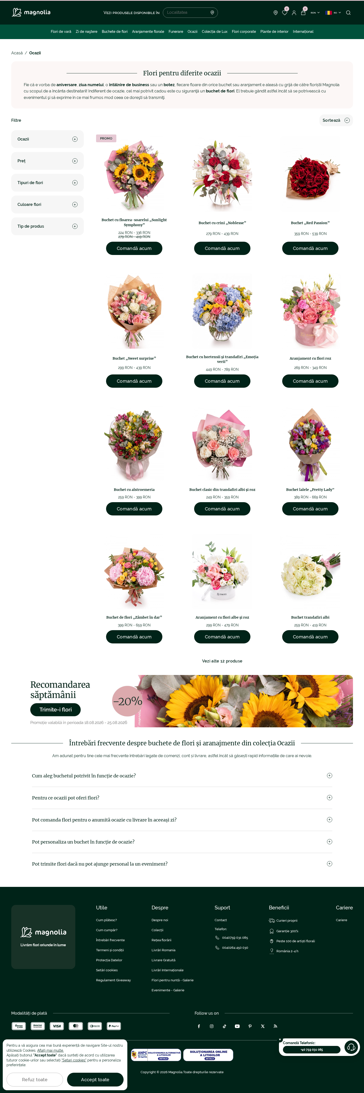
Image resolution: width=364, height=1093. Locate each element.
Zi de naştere (86, 32)
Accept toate (95, 1079)
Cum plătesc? (106, 920)
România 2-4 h (287, 951)
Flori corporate (244, 32)
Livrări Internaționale (168, 970)
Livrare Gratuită (163, 960)
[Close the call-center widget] (280, 1039)
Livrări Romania (163, 950)
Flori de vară (61, 32)
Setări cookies (107, 970)
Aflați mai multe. (50, 1050)
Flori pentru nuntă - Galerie (173, 980)
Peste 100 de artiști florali (295, 941)
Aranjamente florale (148, 32)
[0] (285, 12)
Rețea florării (161, 940)
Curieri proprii (286, 920)
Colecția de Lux (214, 32)
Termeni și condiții (110, 950)
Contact (221, 920)
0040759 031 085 (235, 937)
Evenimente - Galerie (168, 990)
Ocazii (192, 32)
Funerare (176, 32)
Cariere (341, 920)
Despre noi (160, 920)
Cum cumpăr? (106, 930)
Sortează (331, 120)
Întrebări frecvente (110, 940)
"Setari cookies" (74, 1060)
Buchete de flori (115, 32)
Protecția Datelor (109, 960)
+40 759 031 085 (312, 1049)
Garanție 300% (287, 931)
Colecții (157, 930)
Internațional (303, 32)
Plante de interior (274, 32)
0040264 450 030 (235, 947)
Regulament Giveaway (113, 980)
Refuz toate (35, 1079)
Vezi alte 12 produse (222, 661)
